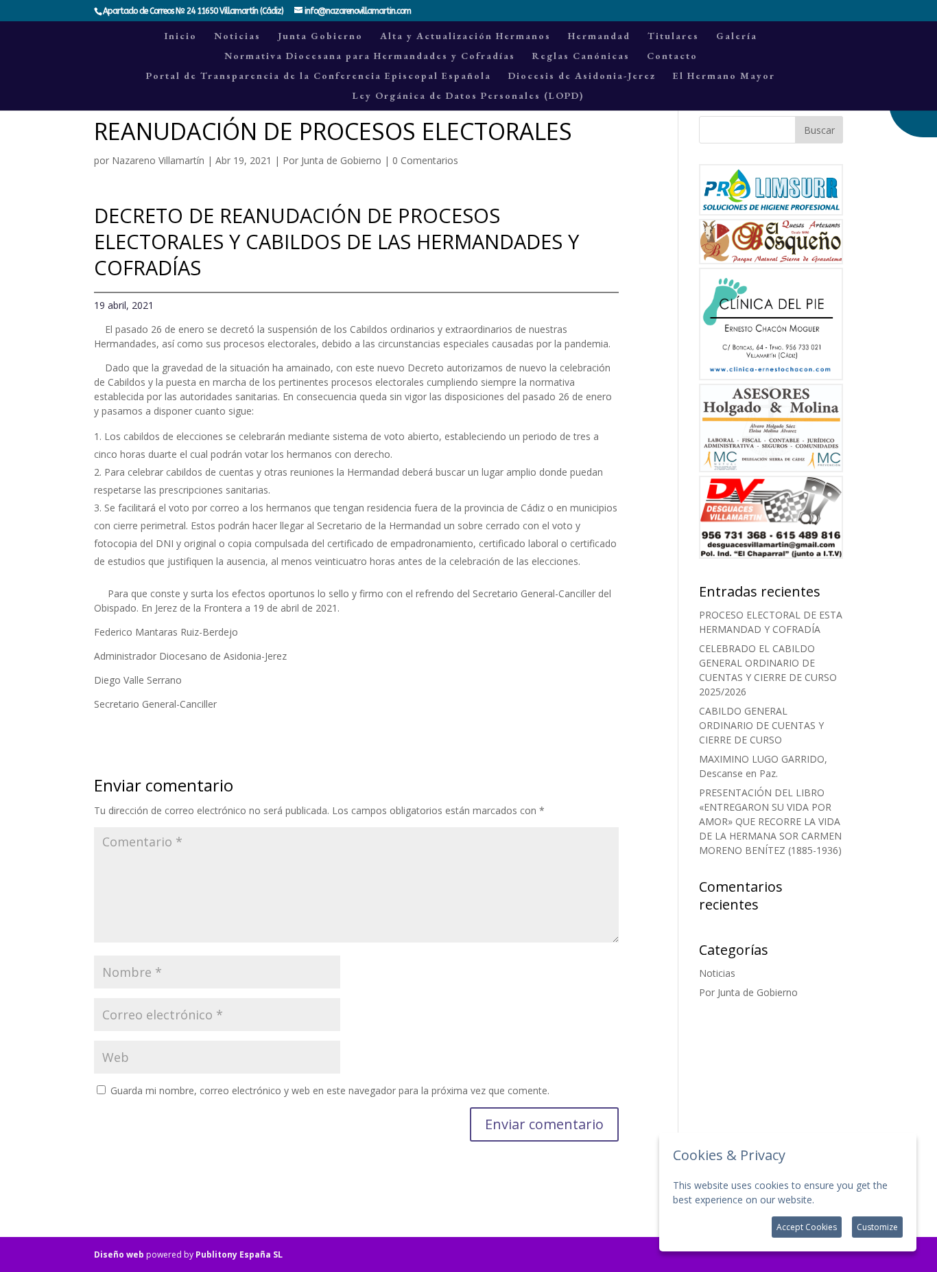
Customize (877, 1227)
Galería (736, 36)
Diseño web (119, 1254)
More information (856, 1199)
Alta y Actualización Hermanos (465, 36)
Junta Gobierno (320, 36)
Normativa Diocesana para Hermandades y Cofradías (369, 56)
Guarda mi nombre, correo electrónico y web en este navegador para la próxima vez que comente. (329, 1090)
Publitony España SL (239, 1254)
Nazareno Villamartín (158, 160)
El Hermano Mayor (724, 76)
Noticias (237, 36)
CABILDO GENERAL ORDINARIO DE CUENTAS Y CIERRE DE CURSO (761, 725)
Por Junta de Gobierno (332, 160)
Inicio (181, 36)
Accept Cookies (806, 1227)
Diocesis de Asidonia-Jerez (582, 76)
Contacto (672, 56)
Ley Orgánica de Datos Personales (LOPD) (468, 96)
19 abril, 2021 (124, 305)
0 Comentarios (425, 160)
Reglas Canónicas (581, 56)
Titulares (673, 36)
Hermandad (599, 36)
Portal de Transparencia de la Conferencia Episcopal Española (318, 76)
